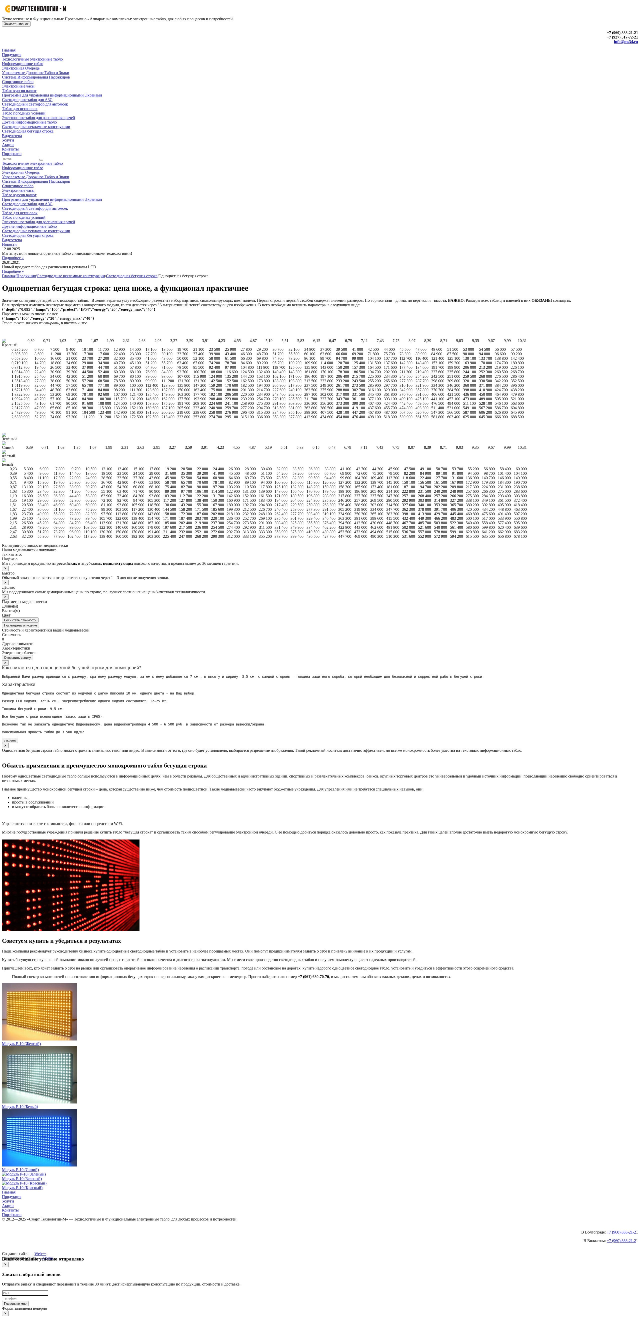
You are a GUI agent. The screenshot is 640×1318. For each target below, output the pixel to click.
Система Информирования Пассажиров (36, 77)
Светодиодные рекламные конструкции (36, 126)
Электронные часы (18, 86)
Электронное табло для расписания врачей (38, 118)
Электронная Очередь (21, 68)
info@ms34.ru (626, 42)
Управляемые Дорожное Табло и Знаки (35, 72)
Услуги (8, 140)
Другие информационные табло (29, 122)
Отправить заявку (17, 658)
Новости (9, 244)
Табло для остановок (20, 108)
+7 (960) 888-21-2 (621, 1232)
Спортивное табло (18, 82)
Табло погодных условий (24, 113)
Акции (8, 144)
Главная (9, 50)
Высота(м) (11, 610)
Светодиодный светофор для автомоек (35, 104)
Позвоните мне (15, 1304)
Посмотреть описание (20, 625)
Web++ (40, 1254)
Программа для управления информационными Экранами (52, 95)
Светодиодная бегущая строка (28, 131)
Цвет (6, 615)
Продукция (11, 54)
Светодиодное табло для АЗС (27, 100)
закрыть (10, 740)
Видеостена (12, 136)
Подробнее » (13, 258)
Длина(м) (10, 606)
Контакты (10, 149)
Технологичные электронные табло (32, 59)
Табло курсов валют (19, 90)
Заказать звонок (16, 24)
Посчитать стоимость (20, 620)
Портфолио (12, 154)
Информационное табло (22, 64)
